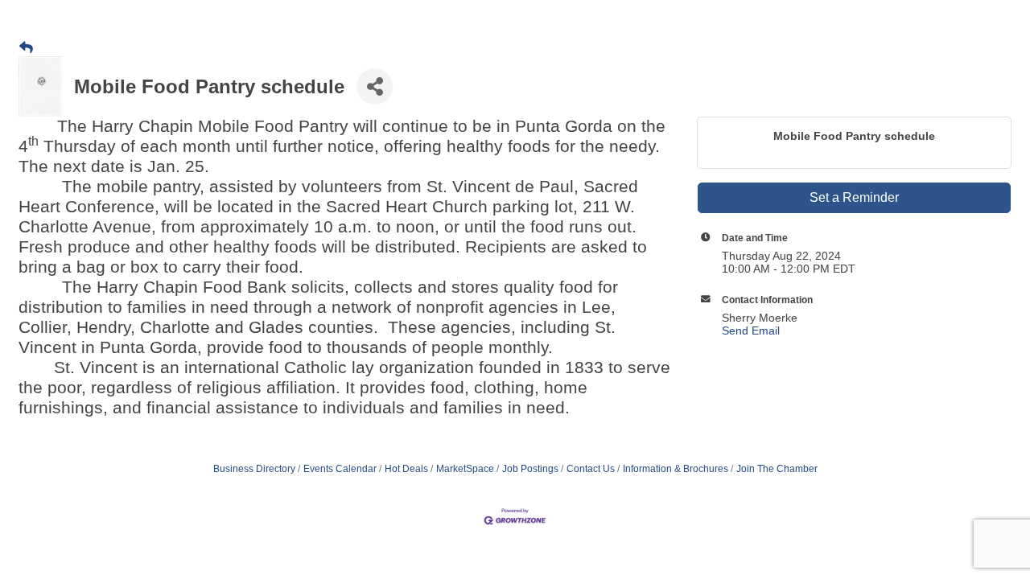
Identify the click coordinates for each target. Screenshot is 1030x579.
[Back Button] (26, 48)
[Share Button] (374, 86)
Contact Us (590, 468)
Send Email (751, 330)
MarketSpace (465, 468)
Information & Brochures (675, 468)
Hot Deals (406, 468)
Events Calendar (340, 468)
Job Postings (530, 468)
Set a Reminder (854, 197)
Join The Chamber (777, 468)
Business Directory (254, 468)
